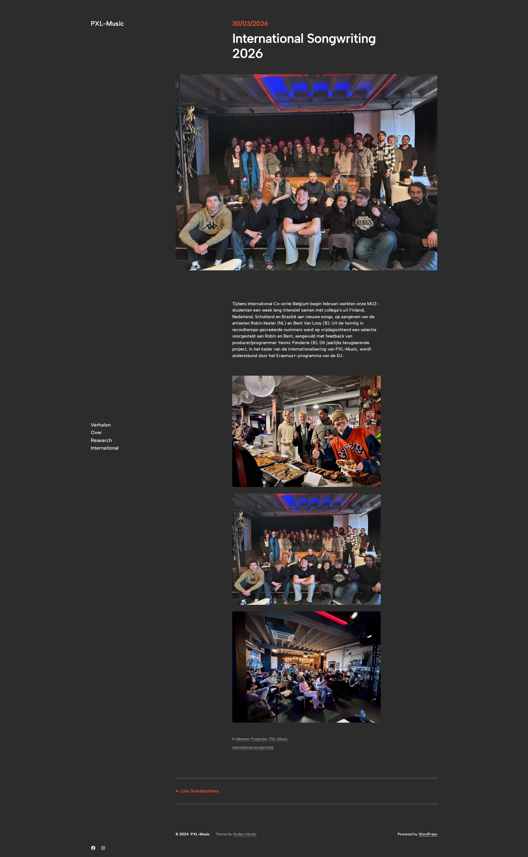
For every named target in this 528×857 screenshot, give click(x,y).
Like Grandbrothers (200, 791)
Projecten (259, 739)
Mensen (242, 739)
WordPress (428, 834)
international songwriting (253, 747)
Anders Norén (244, 834)
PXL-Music (107, 23)
